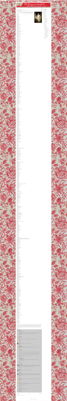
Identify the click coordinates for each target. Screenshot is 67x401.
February (46, 27)
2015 (44, 12)
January (45, 28)
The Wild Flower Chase (47, 35)
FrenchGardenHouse (21, 358)
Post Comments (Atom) (22, 395)
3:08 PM (20, 367)
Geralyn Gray (20, 364)
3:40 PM (20, 340)
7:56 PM (20, 380)
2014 (44, 13)
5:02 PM (20, 356)
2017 (44, 10)
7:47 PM (20, 362)
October (45, 20)
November (46, 19)
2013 (44, 14)
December (46, 18)
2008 (44, 38)
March (45, 26)
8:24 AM (20, 389)
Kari (19, 382)
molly (19, 369)
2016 (44, 11)
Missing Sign (46, 34)
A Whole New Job (46, 31)
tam (19, 342)
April (45, 25)
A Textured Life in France (47, 33)
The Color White (46, 32)
